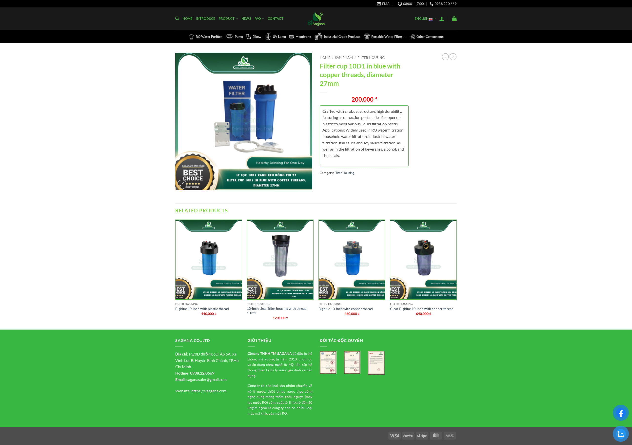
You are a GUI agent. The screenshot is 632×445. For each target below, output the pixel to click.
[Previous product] (453, 56)
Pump (239, 37)
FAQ (258, 19)
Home (187, 19)
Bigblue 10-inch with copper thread (345, 309)
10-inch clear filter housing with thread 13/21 (277, 310)
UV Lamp (279, 37)
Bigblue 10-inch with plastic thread (202, 309)
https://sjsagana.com (208, 390)
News (246, 19)
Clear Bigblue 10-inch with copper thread (422, 309)
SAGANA (284, 353)
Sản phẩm (344, 58)
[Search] (177, 18)
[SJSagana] (316, 19)
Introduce (205, 19)
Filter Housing (371, 58)
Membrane (303, 37)
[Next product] (445, 56)
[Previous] (175, 274)
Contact (275, 19)
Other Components (430, 37)
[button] (441, 18)
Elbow (257, 37)
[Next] (456, 274)
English (422, 19)
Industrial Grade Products (342, 37)
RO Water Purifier (209, 37)
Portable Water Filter (386, 37)
